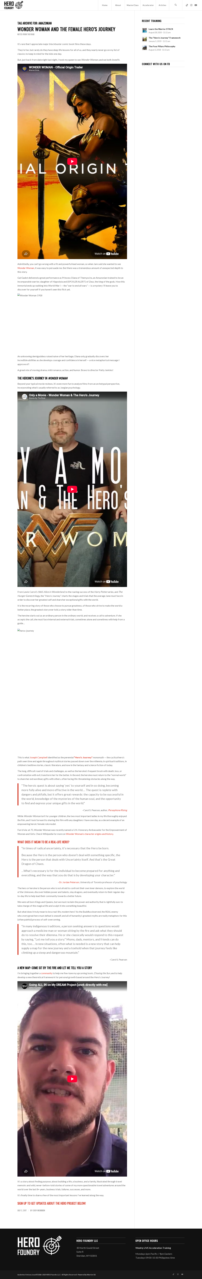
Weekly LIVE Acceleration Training (153, 1247)
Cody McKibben (39, 1210)
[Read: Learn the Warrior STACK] (144, 30)
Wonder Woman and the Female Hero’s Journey (66, 28)
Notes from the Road (25, 34)
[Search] (175, 5)
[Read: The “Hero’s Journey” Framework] (144, 39)
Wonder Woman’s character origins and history (89, 833)
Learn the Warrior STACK (161, 29)
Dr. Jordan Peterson (69, 882)
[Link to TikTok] (187, 5)
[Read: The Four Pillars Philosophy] (144, 47)
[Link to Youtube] (196, 5)
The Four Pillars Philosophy (162, 46)
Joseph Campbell (38, 757)
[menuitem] (104, 5)
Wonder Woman (25, 268)
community (46, 973)
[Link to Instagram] (191, 5)
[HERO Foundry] (13, 5)
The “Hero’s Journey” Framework (165, 38)
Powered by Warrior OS (87, 1275)
